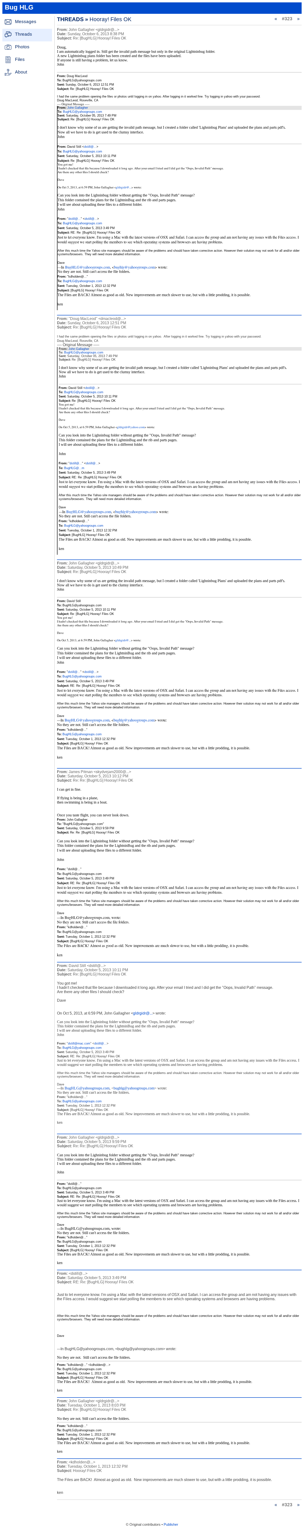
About (21, 71)
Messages (25, 21)
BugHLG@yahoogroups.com (82, 111)
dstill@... (90, 146)
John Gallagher (77, 107)
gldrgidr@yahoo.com (131, 427)
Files (20, 59)
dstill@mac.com (79, 1043)
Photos (22, 46)
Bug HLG (19, 7)
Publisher (171, 1524)
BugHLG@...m (74, 468)
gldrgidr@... (123, 187)
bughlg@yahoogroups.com (134, 267)
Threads (23, 34)
